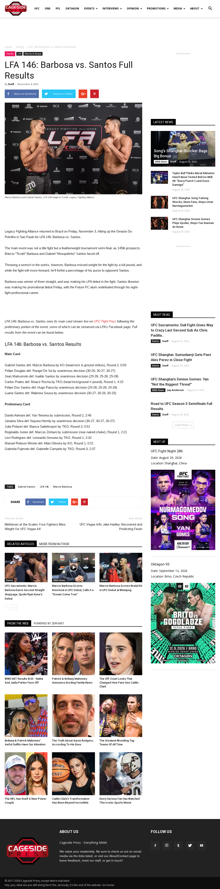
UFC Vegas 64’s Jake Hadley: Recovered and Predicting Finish (111, 527)
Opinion (133, 8)
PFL (58, 8)
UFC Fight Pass (105, 321)
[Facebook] (155, 845)
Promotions (156, 8)
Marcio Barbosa (62, 486)
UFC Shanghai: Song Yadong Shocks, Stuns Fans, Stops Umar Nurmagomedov (192, 201)
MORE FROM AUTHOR (54, 544)
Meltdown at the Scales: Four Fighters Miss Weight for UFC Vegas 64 (35, 527)
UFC (37, 8)
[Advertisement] (110, 28)
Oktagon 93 (160, 564)
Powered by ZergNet (49, 623)
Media (178, 8)
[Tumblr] (178, 845)
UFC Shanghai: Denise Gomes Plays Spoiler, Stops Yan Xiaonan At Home (193, 222)
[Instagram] (166, 845)
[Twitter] (190, 845)
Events (89, 8)
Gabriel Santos (26, 486)
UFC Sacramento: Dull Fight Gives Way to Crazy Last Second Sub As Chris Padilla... (182, 330)
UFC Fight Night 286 (167, 451)
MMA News (59, 580)
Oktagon (72, 8)
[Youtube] (201, 845)
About (194, 8)
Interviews (110, 8)
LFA (19, 53)
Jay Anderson (175, 390)
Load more (181, 425)
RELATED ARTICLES (20, 544)
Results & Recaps (33, 53)
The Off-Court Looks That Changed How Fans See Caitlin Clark (118, 682)
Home (8, 47)
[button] (210, 5)
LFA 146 (44, 486)
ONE (47, 8)
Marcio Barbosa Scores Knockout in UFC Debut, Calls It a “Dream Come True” (72, 590)
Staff (11, 84)
